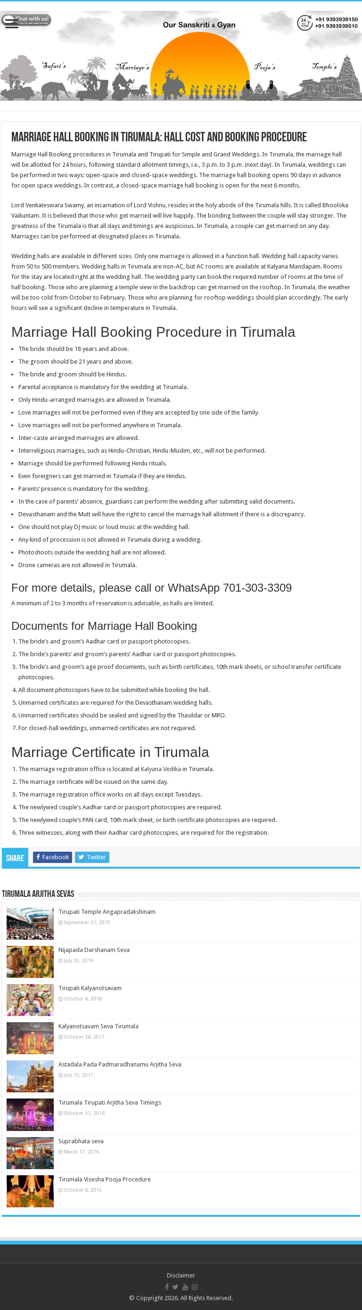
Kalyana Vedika (161, 769)
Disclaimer (181, 1275)
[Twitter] (176, 1287)
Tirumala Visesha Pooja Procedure (104, 1179)
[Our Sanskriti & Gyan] (181, 54)
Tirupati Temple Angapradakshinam (107, 911)
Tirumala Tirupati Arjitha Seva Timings (109, 1102)
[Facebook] (167, 1287)
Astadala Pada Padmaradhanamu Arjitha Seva (119, 1064)
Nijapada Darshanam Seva (94, 949)
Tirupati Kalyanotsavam (90, 988)
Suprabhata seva (81, 1141)
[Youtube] (185, 1287)
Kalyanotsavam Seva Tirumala (98, 1026)
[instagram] (194, 1287)
